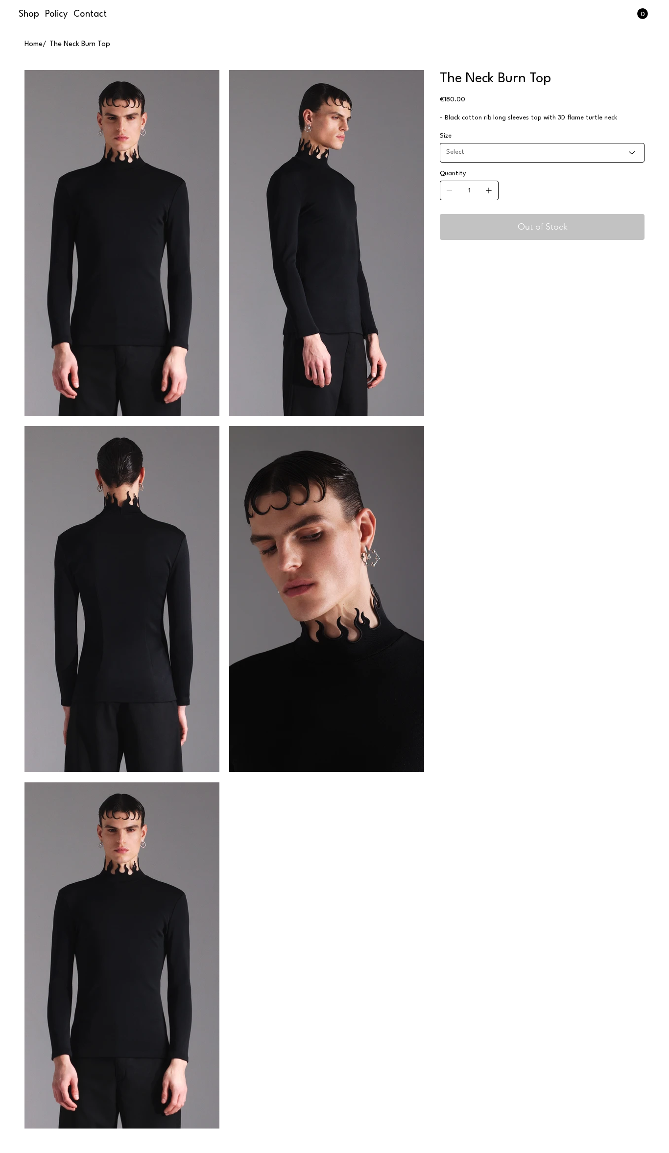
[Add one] (489, 190)
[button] (642, 13)
